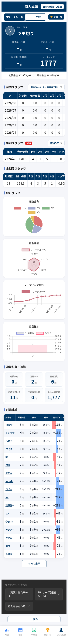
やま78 (9, 521)
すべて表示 (34, 563)
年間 (20, 634)
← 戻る (34, 619)
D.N (7, 513)
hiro (7, 545)
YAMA (8, 537)
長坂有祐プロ (10, 553)
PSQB (8, 449)
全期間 (34, 634)
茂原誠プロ (10, 505)
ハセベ (8, 440)
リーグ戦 (35, 17)
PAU (7, 465)
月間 (7, 634)
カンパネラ (10, 529)
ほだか (8, 473)
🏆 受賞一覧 (56, 16)
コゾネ (8, 489)
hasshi (9, 481)
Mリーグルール (14, 17)
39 (6, 456)
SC (6, 497)
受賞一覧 (47, 634)
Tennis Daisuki (10, 424)
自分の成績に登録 (52, 6)
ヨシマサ (10, 432)
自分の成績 (61, 634)
